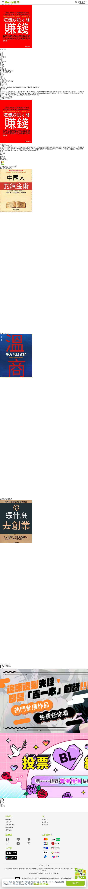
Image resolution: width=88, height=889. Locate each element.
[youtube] (18, 845)
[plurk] (29, 841)
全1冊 (2, 64)
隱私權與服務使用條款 (41, 884)
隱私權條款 (9, 827)
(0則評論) (3, 61)
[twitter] (29, 845)
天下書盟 (3, 57)
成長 (1, 70)
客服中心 (45, 819)
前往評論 (3, 80)
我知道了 (75, 883)
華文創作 (6, 70)
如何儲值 (45, 822)
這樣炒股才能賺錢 (6, 98)
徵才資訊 (8, 830)
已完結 (11, 70)
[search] (76, 2)
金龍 (1, 54)
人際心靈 (3, 69)
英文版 (47, 865)
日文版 (41, 865)
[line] (18, 841)
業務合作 (8, 822)
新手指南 (45, 825)
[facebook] (7, 841)
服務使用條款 (9, 825)
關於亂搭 (8, 819)
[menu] (3, 2)
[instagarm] (7, 845)
